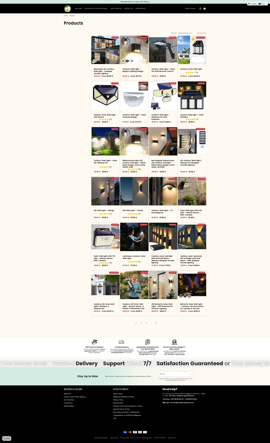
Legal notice (172, 437)
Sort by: (174, 33)
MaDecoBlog (69, 406)
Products (72, 16)
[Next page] (161, 323)
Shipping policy (147, 437)
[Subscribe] (190, 373)
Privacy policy (124, 437)
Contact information (160, 437)
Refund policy (114, 437)
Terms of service (136, 437)
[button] (96, 9)
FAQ (114, 418)
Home (66, 16)
